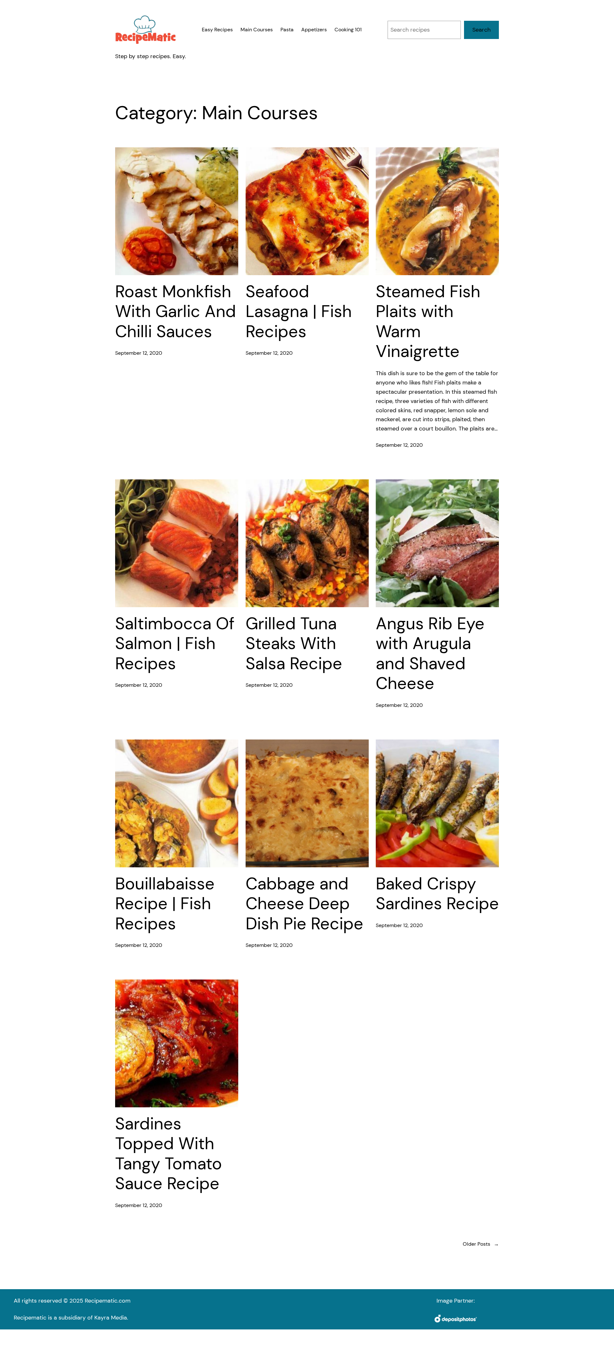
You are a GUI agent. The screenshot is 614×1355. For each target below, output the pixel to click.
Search (481, 30)
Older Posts (481, 1244)
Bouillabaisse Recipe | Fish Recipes (165, 903)
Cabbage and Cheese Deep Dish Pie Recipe (304, 903)
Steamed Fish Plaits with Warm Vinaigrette (428, 321)
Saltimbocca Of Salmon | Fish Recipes (174, 643)
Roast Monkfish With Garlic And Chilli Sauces (175, 311)
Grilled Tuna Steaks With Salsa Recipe (294, 643)
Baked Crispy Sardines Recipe (437, 894)
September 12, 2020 (138, 353)
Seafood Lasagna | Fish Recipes (299, 311)
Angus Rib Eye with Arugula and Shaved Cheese (430, 653)
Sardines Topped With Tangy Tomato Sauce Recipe (168, 1154)
